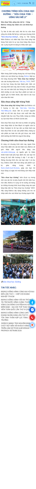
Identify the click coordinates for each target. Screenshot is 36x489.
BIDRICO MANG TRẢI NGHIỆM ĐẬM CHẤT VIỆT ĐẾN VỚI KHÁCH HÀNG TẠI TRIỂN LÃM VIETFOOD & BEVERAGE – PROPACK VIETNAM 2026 (16, 327)
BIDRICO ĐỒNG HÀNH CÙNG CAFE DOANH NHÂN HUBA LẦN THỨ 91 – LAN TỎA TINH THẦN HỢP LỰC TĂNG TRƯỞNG (17, 316)
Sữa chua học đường (9, 37)
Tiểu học (22, 81)
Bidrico (26, 76)
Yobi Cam (23, 108)
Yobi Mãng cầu (6, 111)
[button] (33, 3)
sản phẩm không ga (8, 152)
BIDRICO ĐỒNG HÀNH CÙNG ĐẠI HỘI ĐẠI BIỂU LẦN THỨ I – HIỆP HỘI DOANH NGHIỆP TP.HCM (17, 294)
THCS (28, 81)
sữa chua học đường (12, 282)
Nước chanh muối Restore (10, 168)
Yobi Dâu (31, 108)
